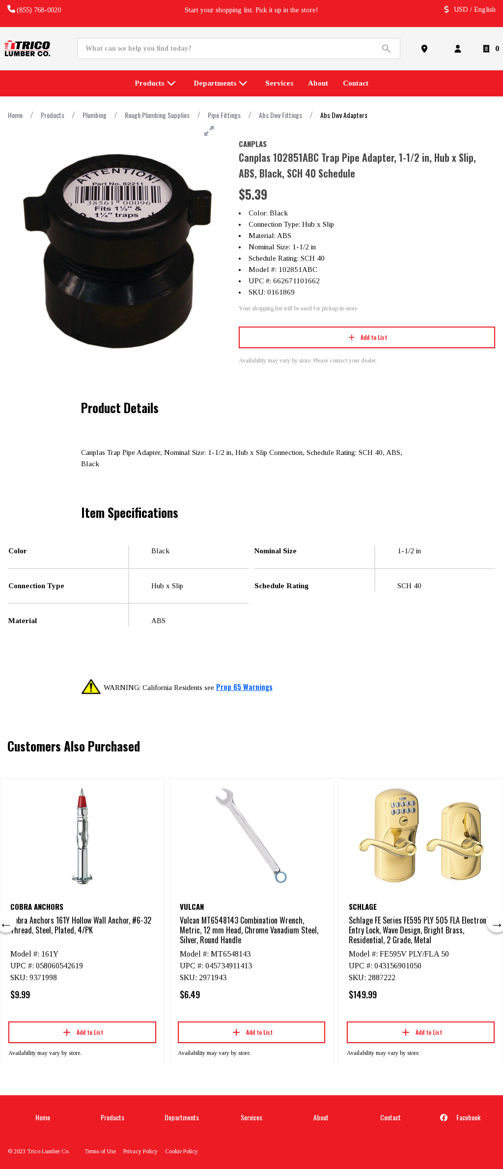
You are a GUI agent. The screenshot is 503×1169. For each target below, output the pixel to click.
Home (15, 115)
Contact (390, 1117)
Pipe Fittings (224, 115)
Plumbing (95, 115)
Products (52, 115)
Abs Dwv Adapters (343, 115)
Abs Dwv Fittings (280, 115)
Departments (182, 1117)
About (321, 1117)
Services (251, 1117)
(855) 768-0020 (39, 10)
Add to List (374, 337)
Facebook (467, 1117)
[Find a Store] (426, 49)
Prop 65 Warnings (244, 686)
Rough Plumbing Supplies (157, 115)
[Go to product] (82, 835)
